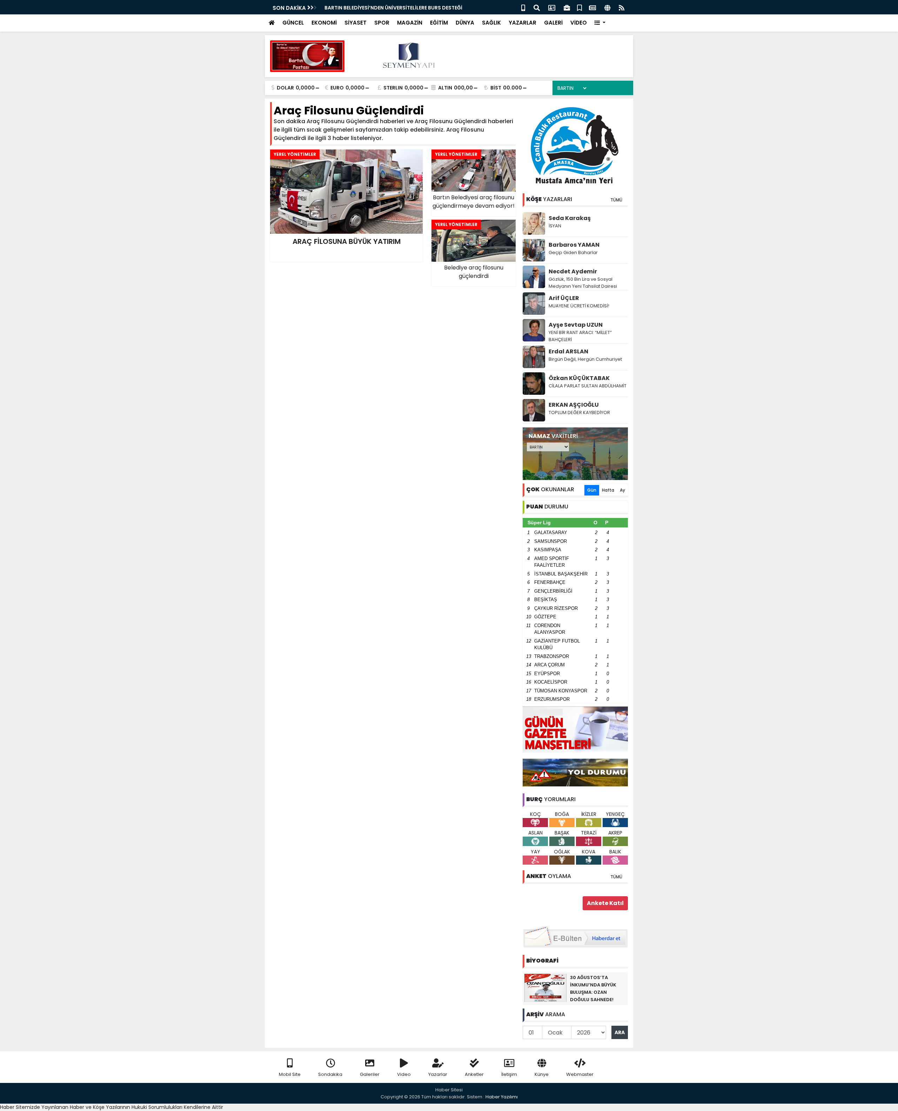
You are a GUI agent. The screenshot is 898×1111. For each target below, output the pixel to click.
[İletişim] (552, 7)
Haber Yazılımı (501, 1096)
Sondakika (330, 1074)
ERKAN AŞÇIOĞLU (574, 405)
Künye (542, 1074)
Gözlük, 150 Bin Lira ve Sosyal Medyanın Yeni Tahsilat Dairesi (583, 283)
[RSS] (621, 7)
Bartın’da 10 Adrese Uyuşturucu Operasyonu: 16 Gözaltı (394, 7)
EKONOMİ (324, 22)
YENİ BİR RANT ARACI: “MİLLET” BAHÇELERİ (580, 336)
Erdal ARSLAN (568, 351)
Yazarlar (437, 1074)
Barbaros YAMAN (574, 245)
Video (404, 1074)
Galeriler (370, 1074)
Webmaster (580, 1074)
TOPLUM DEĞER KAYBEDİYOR (579, 412)
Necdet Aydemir (573, 271)
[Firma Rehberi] (567, 7)
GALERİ (553, 22)
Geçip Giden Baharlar (573, 252)
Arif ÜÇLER (564, 298)
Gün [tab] (591, 490)
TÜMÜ (616, 200)
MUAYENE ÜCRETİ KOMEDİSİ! (579, 305)
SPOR (381, 22)
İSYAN (555, 225)
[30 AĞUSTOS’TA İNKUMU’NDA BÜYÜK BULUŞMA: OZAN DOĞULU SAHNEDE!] (545, 987)
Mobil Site (290, 1074)
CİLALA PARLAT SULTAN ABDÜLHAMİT (587, 385)
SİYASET (355, 22)
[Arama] (536, 7)
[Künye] (607, 7)
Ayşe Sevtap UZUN (576, 325)
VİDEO (578, 22)
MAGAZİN (409, 22)
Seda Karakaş (570, 218)
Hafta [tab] (608, 490)
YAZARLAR (522, 22)
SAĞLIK (491, 22)
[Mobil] (523, 7)
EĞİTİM (439, 22)
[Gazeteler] (592, 7)
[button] (600, 23)
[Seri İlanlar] (579, 7)
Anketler (474, 1074)
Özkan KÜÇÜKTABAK (579, 378)
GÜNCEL (293, 22)
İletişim (509, 1074)
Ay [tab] (622, 490)
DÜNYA (465, 22)
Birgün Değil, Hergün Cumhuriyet (585, 359)
